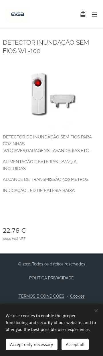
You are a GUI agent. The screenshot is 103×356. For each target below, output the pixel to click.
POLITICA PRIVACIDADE (51, 278)
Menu (94, 14)
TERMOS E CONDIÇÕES (41, 296)
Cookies (77, 296)
